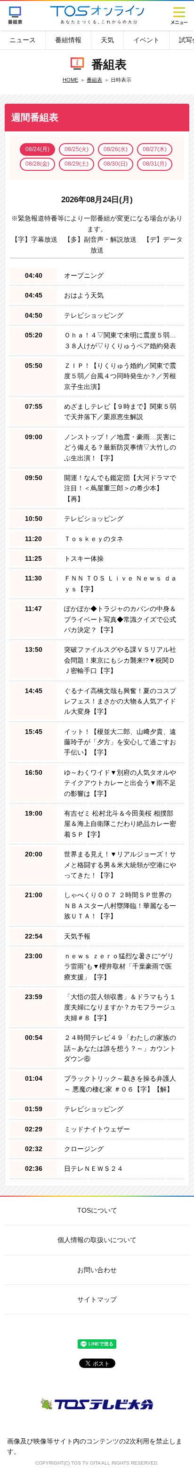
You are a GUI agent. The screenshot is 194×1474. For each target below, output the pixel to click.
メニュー (178, 15)
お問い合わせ (97, 1270)
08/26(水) (116, 149)
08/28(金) (37, 163)
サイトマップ (97, 1299)
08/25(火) (77, 149)
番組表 (15, 15)
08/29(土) (77, 163)
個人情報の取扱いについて (97, 1240)
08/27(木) (155, 149)
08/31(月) (155, 163)
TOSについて (97, 1210)
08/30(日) (116, 163)
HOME (70, 80)
